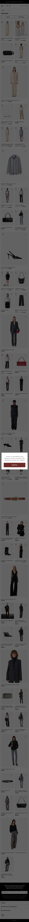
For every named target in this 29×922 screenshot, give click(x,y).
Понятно (14, 465)
